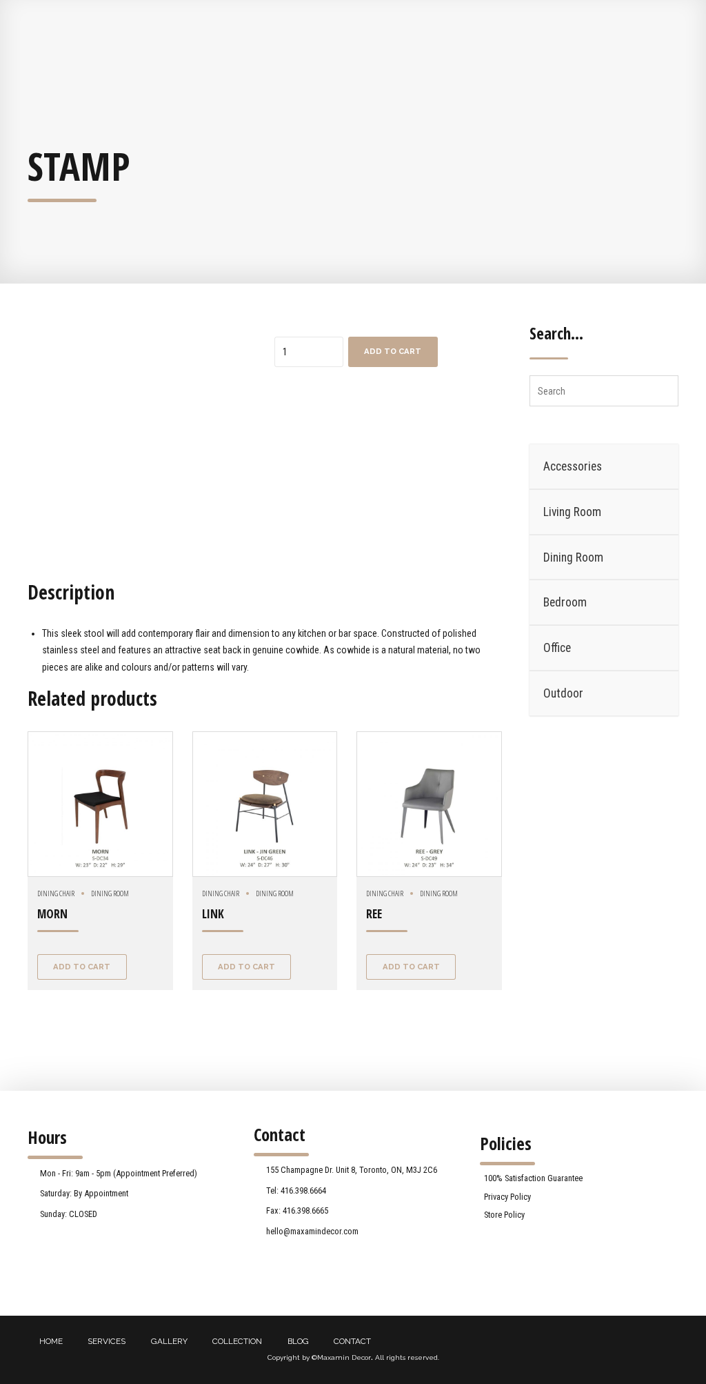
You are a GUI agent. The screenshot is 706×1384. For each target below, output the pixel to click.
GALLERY (169, 1341)
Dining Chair (55, 893)
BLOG (298, 1341)
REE (374, 914)
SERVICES (106, 1341)
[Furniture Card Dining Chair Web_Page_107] (265, 804)
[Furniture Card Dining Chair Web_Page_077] (100, 804)
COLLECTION (237, 1341)
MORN (52, 914)
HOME (51, 1341)
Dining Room (110, 893)
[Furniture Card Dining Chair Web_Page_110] (429, 804)
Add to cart (392, 351)
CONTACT (352, 1341)
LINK (213, 914)
